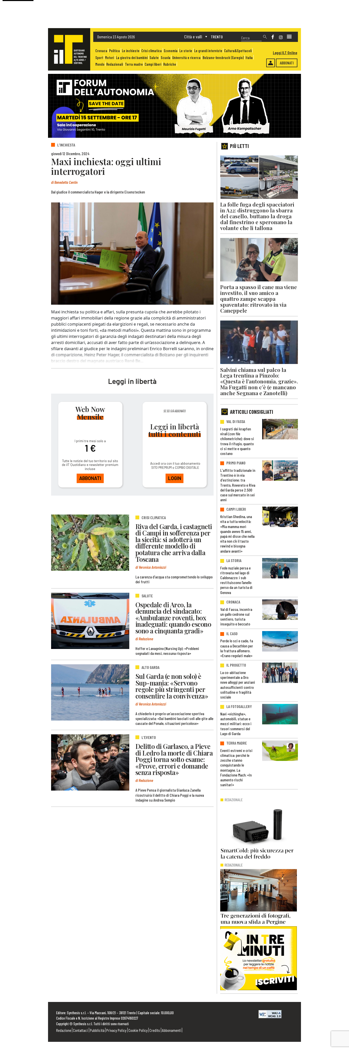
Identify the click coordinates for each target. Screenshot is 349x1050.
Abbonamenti (171, 1030)
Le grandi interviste (208, 51)
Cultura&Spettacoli (238, 51)
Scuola (165, 57)
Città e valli (193, 36)
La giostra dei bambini (132, 57)
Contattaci (80, 1030)
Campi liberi (153, 64)
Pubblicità (97, 1030)
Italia (249, 57)
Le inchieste (130, 51)
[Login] (270, 63)
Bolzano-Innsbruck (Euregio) (223, 57)
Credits (154, 1030)
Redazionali (114, 64)
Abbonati (287, 62)
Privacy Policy (116, 1030)
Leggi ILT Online (285, 52)
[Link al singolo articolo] (90, 543)
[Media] (289, 37)
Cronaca (101, 51)
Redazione (63, 1030)
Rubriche (169, 64)
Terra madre (134, 64)
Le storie (185, 51)
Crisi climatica (151, 51)
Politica (114, 51)
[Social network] (273, 37)
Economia (171, 51)
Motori (109, 57)
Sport (99, 57)
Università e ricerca (186, 57)
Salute (154, 57)
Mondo (99, 64)
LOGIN (174, 478)
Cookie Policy (138, 1030)
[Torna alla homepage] (69, 49)
